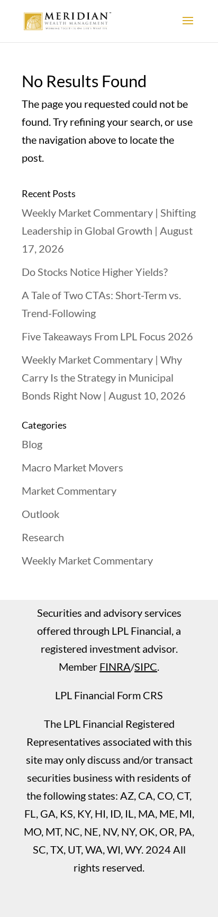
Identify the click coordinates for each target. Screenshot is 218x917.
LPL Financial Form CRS (109, 695)
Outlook (40, 513)
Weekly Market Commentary (87, 560)
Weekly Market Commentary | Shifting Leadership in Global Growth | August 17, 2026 (109, 230)
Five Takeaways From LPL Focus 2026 (107, 336)
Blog (32, 444)
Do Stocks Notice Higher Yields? (95, 271)
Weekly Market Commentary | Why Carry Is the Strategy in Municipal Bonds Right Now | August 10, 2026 (104, 377)
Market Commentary (69, 490)
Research (43, 537)
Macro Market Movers (72, 467)
